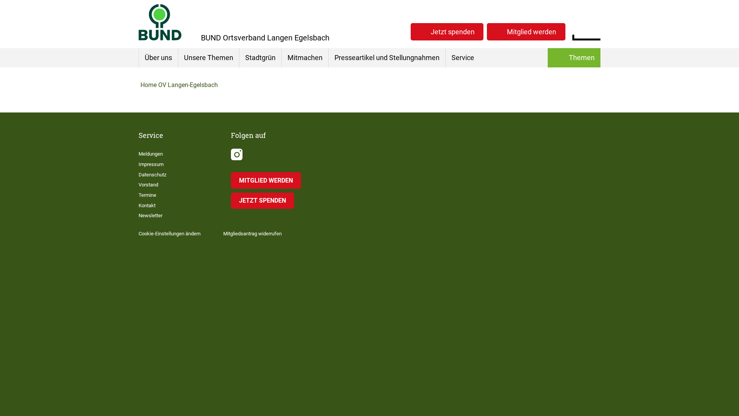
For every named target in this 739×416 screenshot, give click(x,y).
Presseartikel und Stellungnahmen (387, 58)
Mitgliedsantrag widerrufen (252, 234)
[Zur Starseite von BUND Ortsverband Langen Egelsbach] (160, 22)
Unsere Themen (208, 58)
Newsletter (150, 215)
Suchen (594, 30)
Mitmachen (305, 58)
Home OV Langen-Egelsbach (179, 85)
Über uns (158, 58)
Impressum (151, 164)
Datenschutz (152, 175)
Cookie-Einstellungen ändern (170, 234)
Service (462, 58)
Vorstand (148, 185)
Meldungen (151, 154)
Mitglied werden (531, 32)
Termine (147, 195)
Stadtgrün (260, 58)
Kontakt (147, 205)
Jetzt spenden (453, 32)
